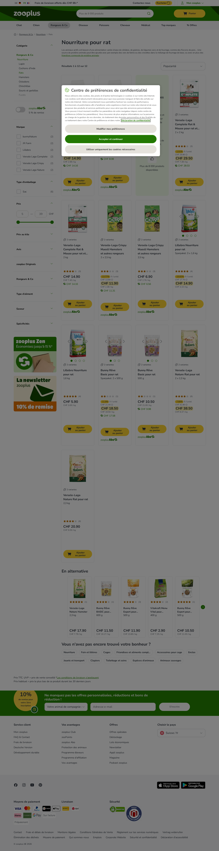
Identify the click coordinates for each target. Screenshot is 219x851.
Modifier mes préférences (110, 129)
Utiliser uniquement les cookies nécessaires (110, 149)
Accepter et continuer (111, 139)
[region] (111, 120)
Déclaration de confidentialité (135, 120)
